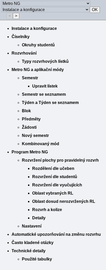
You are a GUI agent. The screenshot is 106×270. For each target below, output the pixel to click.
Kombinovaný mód (40, 144)
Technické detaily (29, 251)
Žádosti (29, 127)
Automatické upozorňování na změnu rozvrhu (56, 234)
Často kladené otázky (33, 242)
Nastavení (31, 226)
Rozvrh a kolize (47, 209)
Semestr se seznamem (44, 94)
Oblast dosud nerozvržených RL (63, 201)
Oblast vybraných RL (52, 193)
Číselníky (21, 36)
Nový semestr (35, 135)
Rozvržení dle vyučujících (57, 185)
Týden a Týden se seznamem (50, 102)
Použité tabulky (37, 259)
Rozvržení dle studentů (54, 177)
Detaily (39, 218)
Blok (26, 111)
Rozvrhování (24, 53)
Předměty (31, 119)
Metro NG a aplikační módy (38, 69)
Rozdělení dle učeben (53, 168)
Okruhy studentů (38, 45)
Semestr (30, 78)
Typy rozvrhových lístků (45, 61)
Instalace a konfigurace (34, 28)
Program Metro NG (30, 152)
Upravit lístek (45, 86)
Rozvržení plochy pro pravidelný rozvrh (60, 160)
